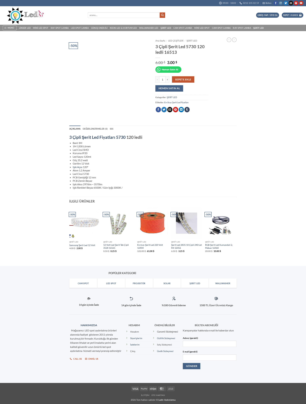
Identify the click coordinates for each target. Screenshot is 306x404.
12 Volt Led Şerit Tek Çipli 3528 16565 (116, 246)
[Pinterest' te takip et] (296, 3)
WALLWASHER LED (148, 28)
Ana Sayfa (160, 40)
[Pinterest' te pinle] (175, 109)
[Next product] (229, 39)
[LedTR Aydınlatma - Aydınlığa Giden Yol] (42, 15)
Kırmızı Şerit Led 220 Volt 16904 (150, 246)
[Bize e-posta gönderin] (291, 3)
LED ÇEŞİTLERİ (175, 40)
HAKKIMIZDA (88, 325)
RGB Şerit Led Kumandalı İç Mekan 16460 (219, 246)
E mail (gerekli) (190, 351)
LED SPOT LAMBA (80, 28)
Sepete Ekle (183, 79)
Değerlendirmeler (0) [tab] (95, 128)
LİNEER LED (25, 28)
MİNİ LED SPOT (40, 28)
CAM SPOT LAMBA (182, 28)
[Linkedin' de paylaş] (181, 109)
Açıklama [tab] (74, 128)
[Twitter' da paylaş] (164, 109)
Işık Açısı (77, 166)
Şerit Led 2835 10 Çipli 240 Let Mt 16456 (186, 246)
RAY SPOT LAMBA (60, 28)
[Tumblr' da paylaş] (187, 109)
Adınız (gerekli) (190, 338)
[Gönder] (162, 15)
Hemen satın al (169, 88)
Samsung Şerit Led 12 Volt (82, 245)
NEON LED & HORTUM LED (123, 28)
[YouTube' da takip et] (301, 3)
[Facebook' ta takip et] (275, 3)
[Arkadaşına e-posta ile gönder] (169, 109)
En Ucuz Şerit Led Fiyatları (176, 102)
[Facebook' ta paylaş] (158, 109)
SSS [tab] (111, 128)
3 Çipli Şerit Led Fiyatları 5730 (97, 137)
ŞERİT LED (165, 28)
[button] (267, 3)
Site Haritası (158, 395)
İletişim (145, 395)
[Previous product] (234, 39)
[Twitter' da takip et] (286, 3)
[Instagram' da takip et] (280, 3)
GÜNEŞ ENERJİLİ (99, 28)
